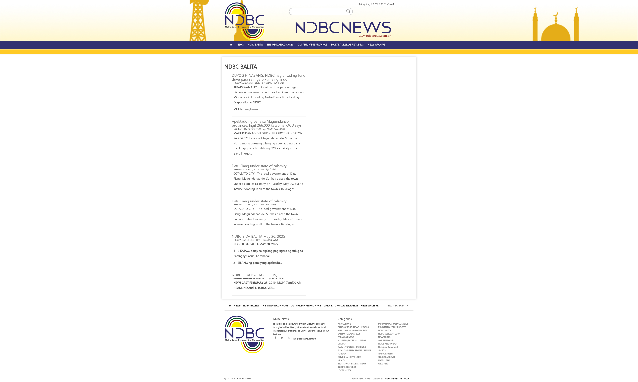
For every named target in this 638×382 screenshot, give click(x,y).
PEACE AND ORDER (387, 343)
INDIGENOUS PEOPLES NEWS (352, 363)
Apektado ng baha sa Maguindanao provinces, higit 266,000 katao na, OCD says (267, 123)
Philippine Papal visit (388, 346)
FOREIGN (342, 353)
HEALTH (341, 360)
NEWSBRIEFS (384, 337)
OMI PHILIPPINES (386, 340)
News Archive (369, 305)
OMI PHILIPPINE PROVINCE (312, 44)
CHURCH (342, 343)
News (237, 305)
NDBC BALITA (255, 44)
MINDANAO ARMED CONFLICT (393, 323)
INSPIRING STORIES (347, 366)
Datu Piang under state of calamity (259, 165)
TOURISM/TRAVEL (386, 356)
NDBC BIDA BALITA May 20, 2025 (258, 236)
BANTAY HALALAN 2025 (349, 333)
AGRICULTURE (344, 323)
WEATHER (383, 363)
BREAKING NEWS (346, 337)
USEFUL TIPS (384, 360)
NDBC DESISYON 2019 (389, 333)
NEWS (240, 44)
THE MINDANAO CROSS (280, 44)
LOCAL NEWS (344, 370)
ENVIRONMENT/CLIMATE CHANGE (354, 350)
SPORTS (382, 350)
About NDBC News (361, 378)
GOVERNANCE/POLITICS (349, 356)
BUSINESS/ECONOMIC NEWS (352, 340)
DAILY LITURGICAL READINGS (347, 44)
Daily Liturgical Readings (341, 305)
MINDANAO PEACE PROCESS (392, 327)
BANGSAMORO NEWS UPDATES (353, 327)
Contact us (378, 378)
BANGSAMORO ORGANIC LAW (352, 330)
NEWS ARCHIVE (376, 44)
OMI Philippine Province (306, 305)
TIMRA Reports (385, 353)
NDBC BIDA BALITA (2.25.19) (254, 274)
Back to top (396, 305)
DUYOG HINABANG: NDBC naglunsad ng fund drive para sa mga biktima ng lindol (268, 77)
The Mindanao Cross (274, 305)
